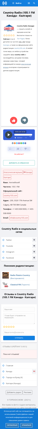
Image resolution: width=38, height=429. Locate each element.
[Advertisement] (19, 93)
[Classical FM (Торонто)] (5, 287)
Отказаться (26, 425)
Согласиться (12, 425)
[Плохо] (6, 327)
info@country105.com (19, 218)
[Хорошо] (11, 327)
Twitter (9, 240)
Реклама (27, 392)
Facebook (10, 258)
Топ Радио (21, 39)
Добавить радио (14, 392)
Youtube (9, 246)
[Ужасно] (4, 327)
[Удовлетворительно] (9, 327)
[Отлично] (13, 327)
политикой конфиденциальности (17, 417)
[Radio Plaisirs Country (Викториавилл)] (5, 278)
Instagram (10, 252)
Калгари (6, 45)
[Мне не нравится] (24, 120)
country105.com (19, 48)
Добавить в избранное (19, 163)
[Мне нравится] (13, 120)
